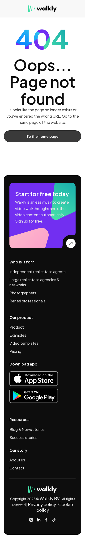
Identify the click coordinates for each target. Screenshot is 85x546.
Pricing (15, 351)
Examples (17, 335)
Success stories (23, 437)
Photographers (22, 292)
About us (17, 459)
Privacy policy (42, 504)
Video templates (23, 343)
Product (16, 327)
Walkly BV (50, 498)
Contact (16, 467)
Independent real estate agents (37, 271)
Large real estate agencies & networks (34, 282)
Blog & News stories (27, 429)
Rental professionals (27, 300)
